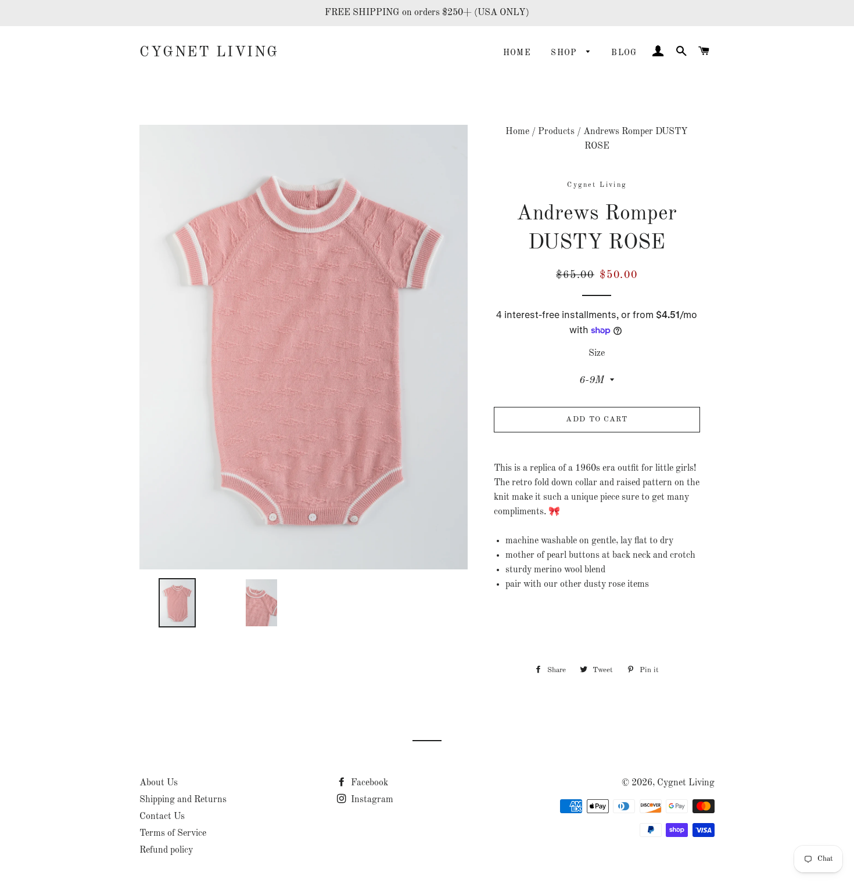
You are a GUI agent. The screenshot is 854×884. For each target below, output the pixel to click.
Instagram (371, 799)
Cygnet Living (209, 52)
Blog (624, 53)
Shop (565, 53)
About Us (158, 783)
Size (597, 353)
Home (517, 53)
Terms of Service (172, 833)
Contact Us (162, 816)
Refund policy (166, 850)
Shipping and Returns (183, 799)
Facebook (368, 783)
